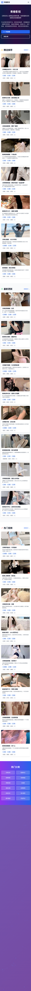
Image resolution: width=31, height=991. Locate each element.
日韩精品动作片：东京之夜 (10, 69)
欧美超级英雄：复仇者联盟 (10, 450)
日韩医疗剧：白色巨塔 (8, 422)
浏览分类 (6, 36)
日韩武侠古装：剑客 (8, 604)
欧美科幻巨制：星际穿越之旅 (10, 98)
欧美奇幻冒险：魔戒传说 (9, 337)
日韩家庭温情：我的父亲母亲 (10, 478)
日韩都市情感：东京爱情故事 (10, 365)
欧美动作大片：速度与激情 (10, 211)
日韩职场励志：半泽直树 (9, 547)
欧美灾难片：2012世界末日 (10, 632)
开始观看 (7, 32)
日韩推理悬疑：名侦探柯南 (10, 717)
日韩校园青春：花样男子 (9, 661)
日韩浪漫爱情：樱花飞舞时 (10, 126)
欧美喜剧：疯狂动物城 (8, 268)
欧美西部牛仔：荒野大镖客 (10, 689)
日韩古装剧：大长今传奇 (9, 239)
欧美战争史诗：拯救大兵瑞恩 (10, 393)
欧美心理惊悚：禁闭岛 (8, 576)
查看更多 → (27, 50)
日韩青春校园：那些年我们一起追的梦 (13, 183)
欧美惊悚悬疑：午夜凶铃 (9, 154)
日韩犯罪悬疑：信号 (8, 308)
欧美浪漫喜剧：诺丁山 (8, 746)
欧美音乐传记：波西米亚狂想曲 (11, 507)
